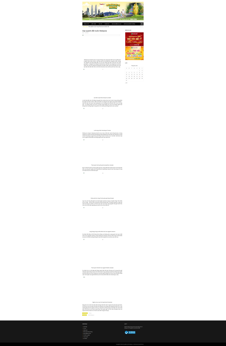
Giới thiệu (93, 23)
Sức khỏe (85, 338)
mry (83, 32)
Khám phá (107, 23)
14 (136, 74)
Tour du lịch (85, 336)
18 (129, 76)
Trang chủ (86, 23)
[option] (115, 26)
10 (126, 74)
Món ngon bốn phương (129, 23)
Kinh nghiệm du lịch (116, 23)
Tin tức (100, 23)
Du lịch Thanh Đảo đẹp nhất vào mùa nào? (96, 26)
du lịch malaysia (91, 315)
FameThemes (141, 344)
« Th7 (126, 82)
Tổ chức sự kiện (86, 335)
